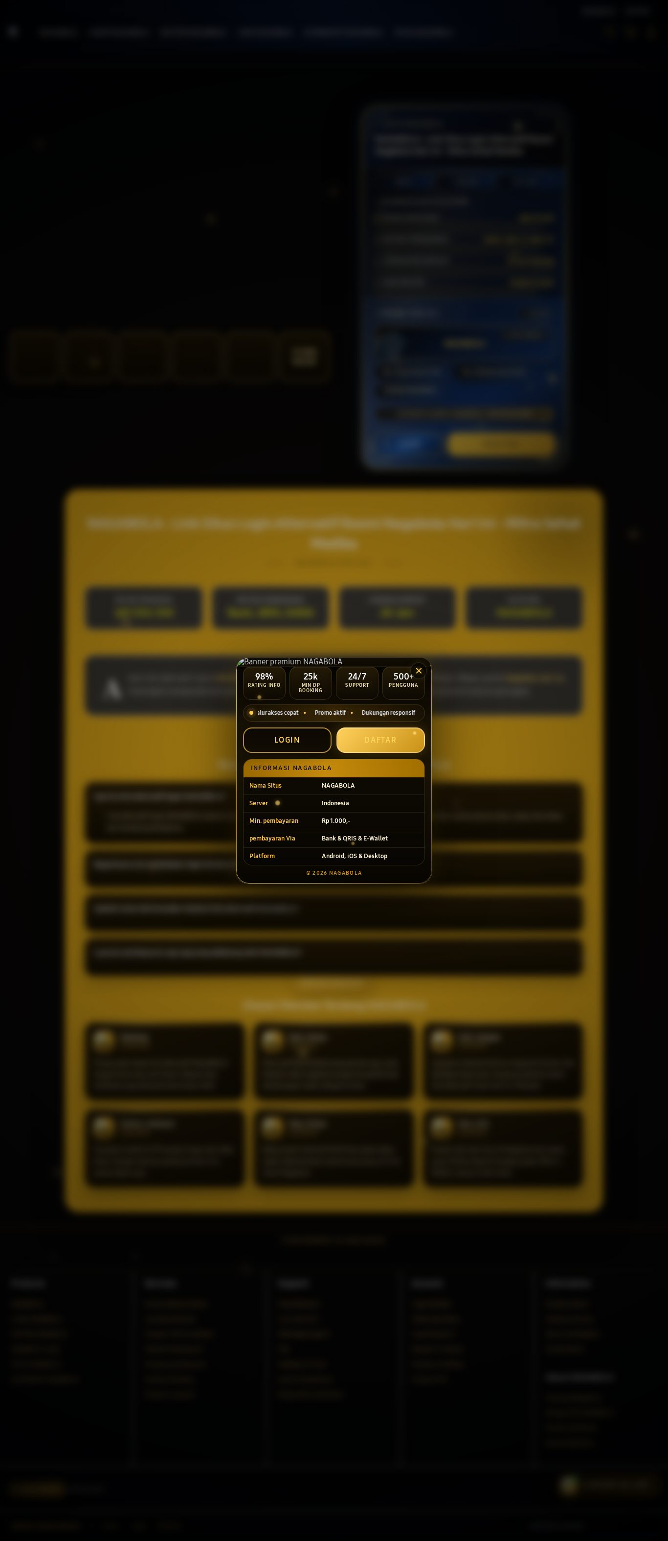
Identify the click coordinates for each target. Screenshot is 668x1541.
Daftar (381, 740)
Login (287, 740)
